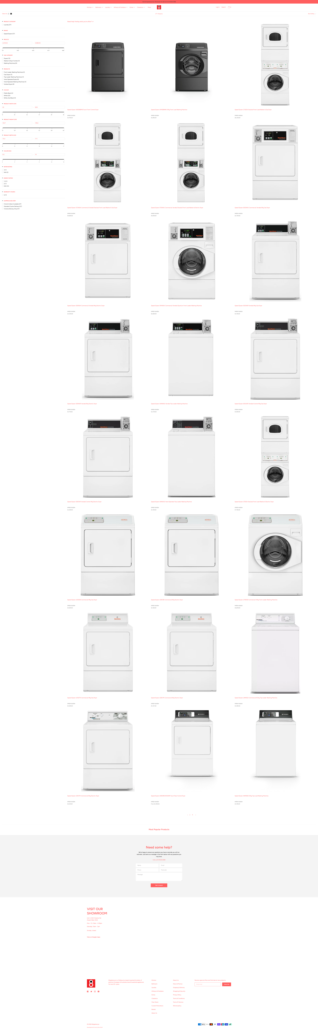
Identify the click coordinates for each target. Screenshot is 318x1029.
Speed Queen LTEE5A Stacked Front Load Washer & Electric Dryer (254, 501)
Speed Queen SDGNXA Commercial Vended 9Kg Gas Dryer (252, 207)
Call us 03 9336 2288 (159, 860)
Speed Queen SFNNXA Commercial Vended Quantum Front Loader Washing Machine (176, 305)
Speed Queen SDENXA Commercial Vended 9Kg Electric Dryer (86, 305)
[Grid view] (8, 14)
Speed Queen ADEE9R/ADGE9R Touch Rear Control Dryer (168, 796)
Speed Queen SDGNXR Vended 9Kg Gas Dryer (248, 305)
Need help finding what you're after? (79, 21)
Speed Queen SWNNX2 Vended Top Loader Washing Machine (169, 403)
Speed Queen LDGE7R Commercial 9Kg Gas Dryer (82, 698)
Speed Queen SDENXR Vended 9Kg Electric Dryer (82, 403)
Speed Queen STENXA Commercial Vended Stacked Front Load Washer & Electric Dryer (177, 207)
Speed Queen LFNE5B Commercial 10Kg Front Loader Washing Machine (256, 600)
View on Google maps (93, 937)
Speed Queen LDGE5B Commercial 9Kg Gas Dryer (82, 600)
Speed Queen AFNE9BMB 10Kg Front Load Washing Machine (169, 109)
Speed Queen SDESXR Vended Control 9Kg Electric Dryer (84, 501)
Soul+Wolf (100, 1027)
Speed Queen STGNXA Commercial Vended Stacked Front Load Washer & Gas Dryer (92, 207)
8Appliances (95, 1024)
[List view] (11, 14)
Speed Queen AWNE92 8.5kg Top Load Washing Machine (251, 796)
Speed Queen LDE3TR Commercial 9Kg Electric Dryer (83, 796)
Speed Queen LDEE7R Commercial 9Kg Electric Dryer (167, 698)
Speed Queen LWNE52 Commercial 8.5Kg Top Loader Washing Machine (256, 698)
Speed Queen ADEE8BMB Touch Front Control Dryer (82, 109)
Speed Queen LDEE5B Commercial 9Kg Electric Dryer (167, 600)
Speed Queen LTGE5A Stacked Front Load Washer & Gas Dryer (253, 109)
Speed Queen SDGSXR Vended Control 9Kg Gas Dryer (251, 403)
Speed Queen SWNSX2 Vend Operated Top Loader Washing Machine (171, 501)
